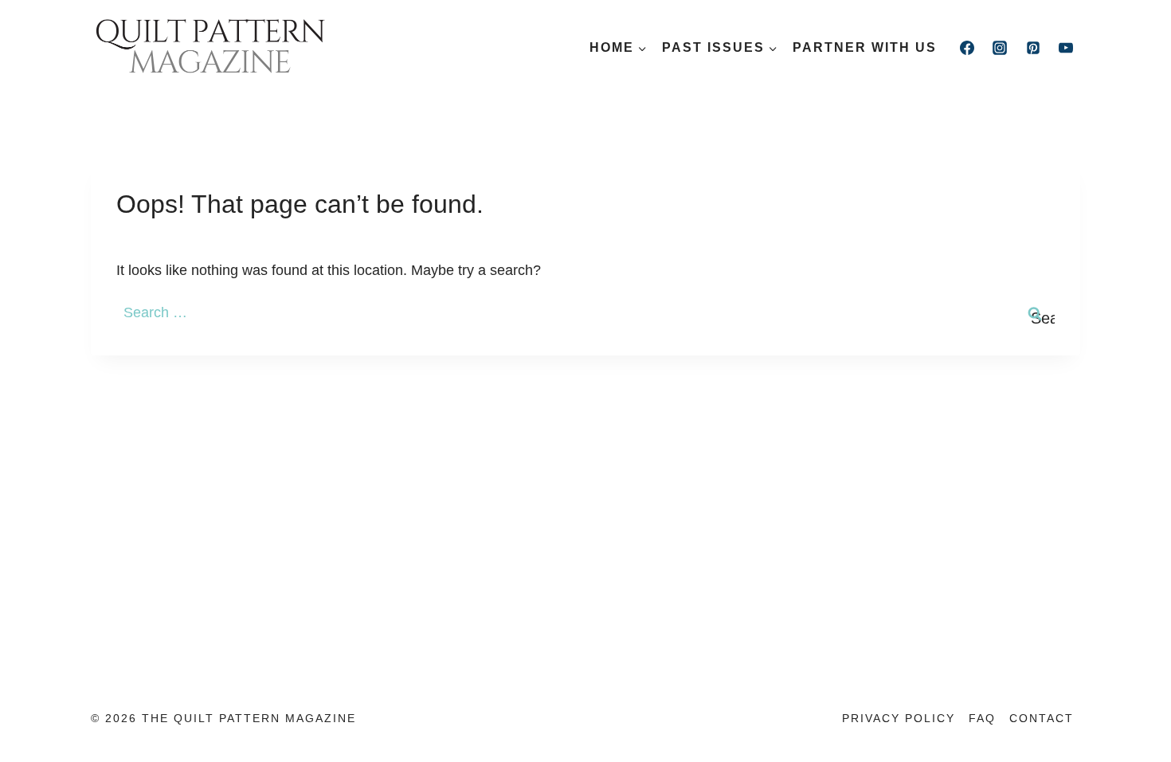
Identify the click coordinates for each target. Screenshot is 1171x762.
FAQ (982, 718)
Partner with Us (865, 47)
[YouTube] (1066, 47)
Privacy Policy (898, 718)
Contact (1041, 718)
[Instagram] (999, 47)
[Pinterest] (1033, 47)
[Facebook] (967, 47)
